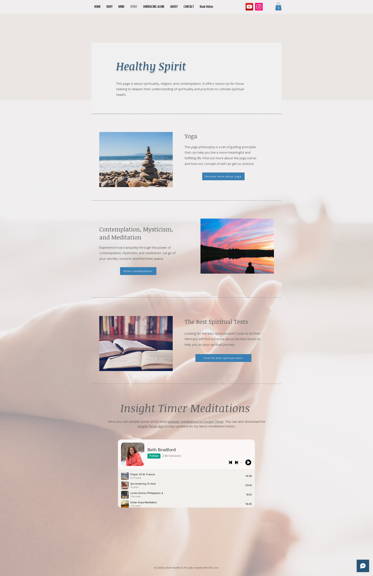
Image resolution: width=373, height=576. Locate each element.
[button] (278, 7)
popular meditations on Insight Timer (196, 421)
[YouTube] (249, 7)
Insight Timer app (151, 426)
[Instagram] (259, 7)
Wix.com (213, 567)
